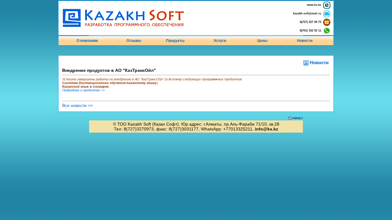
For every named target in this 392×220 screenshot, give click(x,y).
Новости (304, 40)
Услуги (220, 40)
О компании (87, 40)
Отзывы (133, 40)
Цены (262, 40)
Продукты (175, 40)
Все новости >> (77, 105)
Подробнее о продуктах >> (83, 90)
